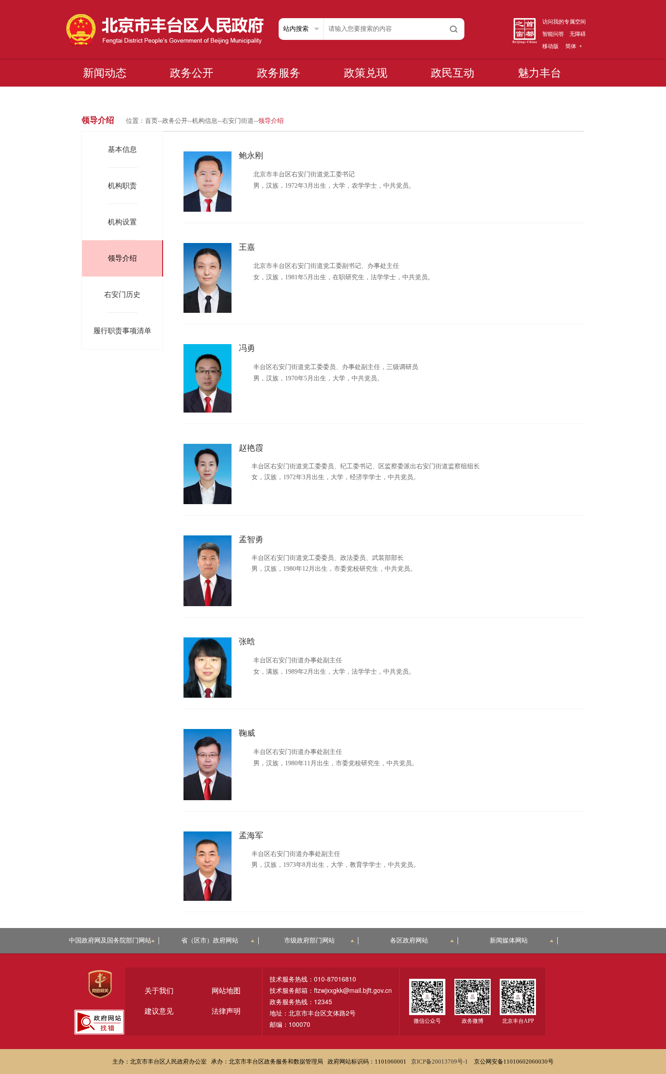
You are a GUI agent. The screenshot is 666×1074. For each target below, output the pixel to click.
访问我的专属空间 (564, 22)
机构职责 (122, 186)
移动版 (550, 46)
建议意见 (159, 1011)
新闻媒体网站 (509, 940)
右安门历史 (122, 294)
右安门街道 (238, 120)
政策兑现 (365, 73)
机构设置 (122, 222)
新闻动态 (104, 73)
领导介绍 (122, 258)
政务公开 (191, 73)
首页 (151, 120)
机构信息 (204, 120)
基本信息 (122, 149)
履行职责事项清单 (122, 331)
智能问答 (553, 34)
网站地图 (226, 991)
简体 (570, 46)
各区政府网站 (409, 940)
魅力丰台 (539, 73)
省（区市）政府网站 (209, 940)
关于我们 (159, 991)
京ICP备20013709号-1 (440, 1061)
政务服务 (278, 73)
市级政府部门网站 (309, 940)
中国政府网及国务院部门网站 (110, 940)
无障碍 (577, 34)
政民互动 (452, 73)
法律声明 (226, 1011)
